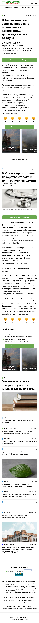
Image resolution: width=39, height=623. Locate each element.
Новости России (9, 544)
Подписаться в (19, 60)
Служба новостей (9, 53)
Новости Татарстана (10, 377)
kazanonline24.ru (13, 243)
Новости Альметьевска (11, 15)
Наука (6, 169)
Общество (7, 418)
